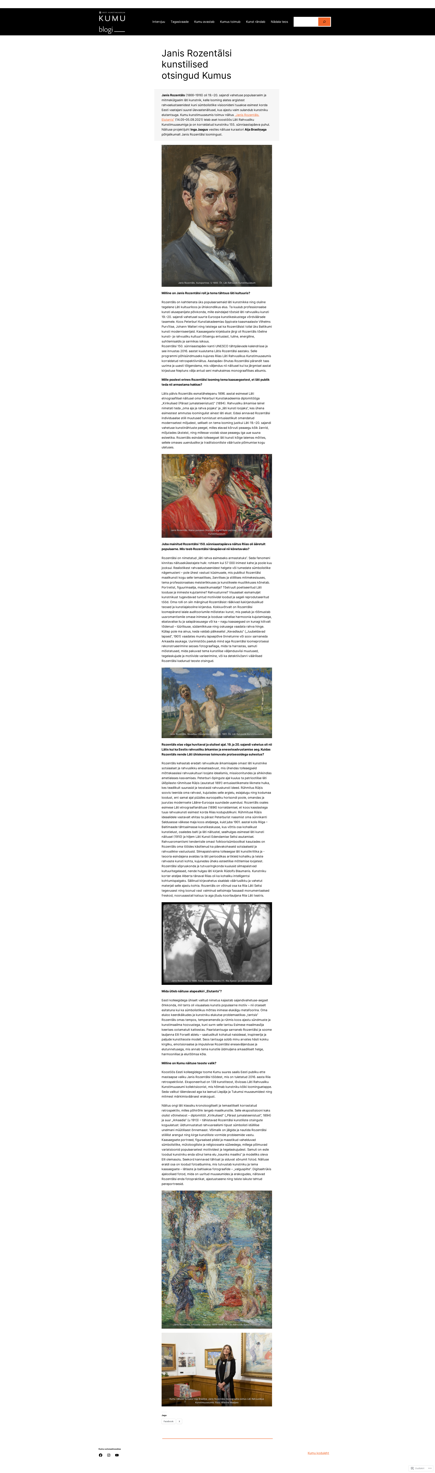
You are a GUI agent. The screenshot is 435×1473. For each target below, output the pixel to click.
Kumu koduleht (318, 1453)
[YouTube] (117, 1455)
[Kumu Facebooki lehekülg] (101, 1455)
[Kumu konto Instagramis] (109, 1455)
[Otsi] (324, 22)
